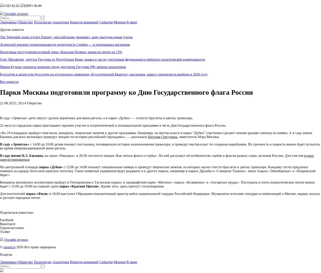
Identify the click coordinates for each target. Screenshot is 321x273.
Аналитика (60, 22)
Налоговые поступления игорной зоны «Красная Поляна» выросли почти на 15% (61, 52)
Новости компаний (84, 22)
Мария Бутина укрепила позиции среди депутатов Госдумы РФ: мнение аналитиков (63, 67)
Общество (25, 22)
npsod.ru (9, 247)
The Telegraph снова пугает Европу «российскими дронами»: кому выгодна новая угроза (66, 37)
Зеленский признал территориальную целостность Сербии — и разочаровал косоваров (65, 44)
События (106, 22)
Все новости (9, 82)
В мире (131, 22)
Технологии (43, 22)
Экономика (8, 22)
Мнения (120, 22)
